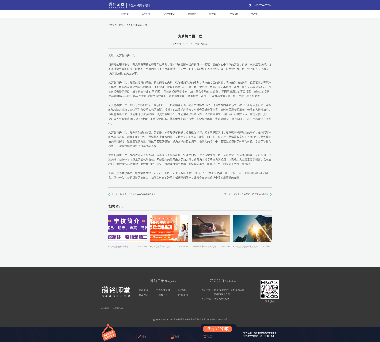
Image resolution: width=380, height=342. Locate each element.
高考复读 (146, 14)
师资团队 (192, 14)
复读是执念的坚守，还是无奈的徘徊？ (251, 194)
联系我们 (255, 14)
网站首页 (125, 14)
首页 (121, 25)
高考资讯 (213, 14)
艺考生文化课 (169, 14)
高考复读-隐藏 (133, 25)
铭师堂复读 (118, 308)
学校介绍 (234, 14)
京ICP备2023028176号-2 (218, 319)
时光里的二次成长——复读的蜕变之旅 (138, 194)
